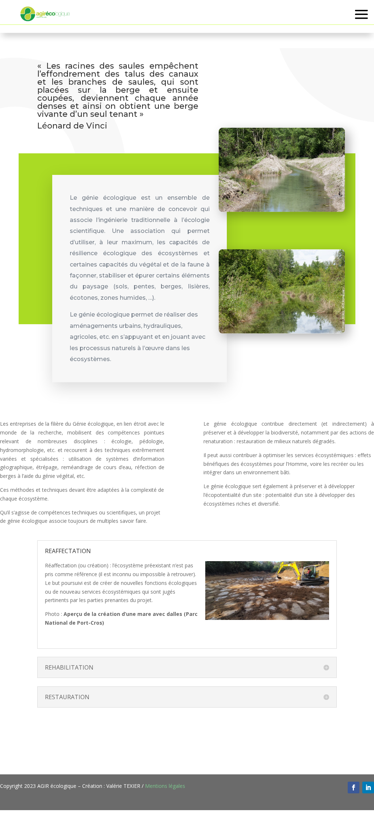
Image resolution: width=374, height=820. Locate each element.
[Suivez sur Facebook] (353, 787)
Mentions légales (165, 785)
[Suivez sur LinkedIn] (368, 787)
